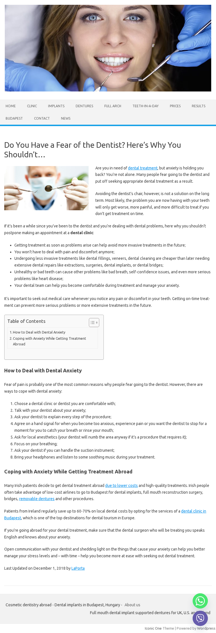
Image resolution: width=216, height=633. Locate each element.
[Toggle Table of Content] (91, 322)
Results (198, 106)
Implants (56, 106)
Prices (175, 106)
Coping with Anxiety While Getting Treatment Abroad (49, 341)
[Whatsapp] (200, 601)
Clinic (32, 106)
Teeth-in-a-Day (145, 106)
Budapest (14, 118)
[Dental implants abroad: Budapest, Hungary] (108, 90)
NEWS (65, 118)
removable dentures (37, 498)
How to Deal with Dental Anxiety (39, 332)
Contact (42, 118)
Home (11, 106)
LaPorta (78, 568)
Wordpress (206, 628)
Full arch (112, 106)
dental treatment (143, 168)
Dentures (84, 106)
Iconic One (153, 628)
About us (132, 605)
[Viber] (200, 618)
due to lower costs (121, 485)
